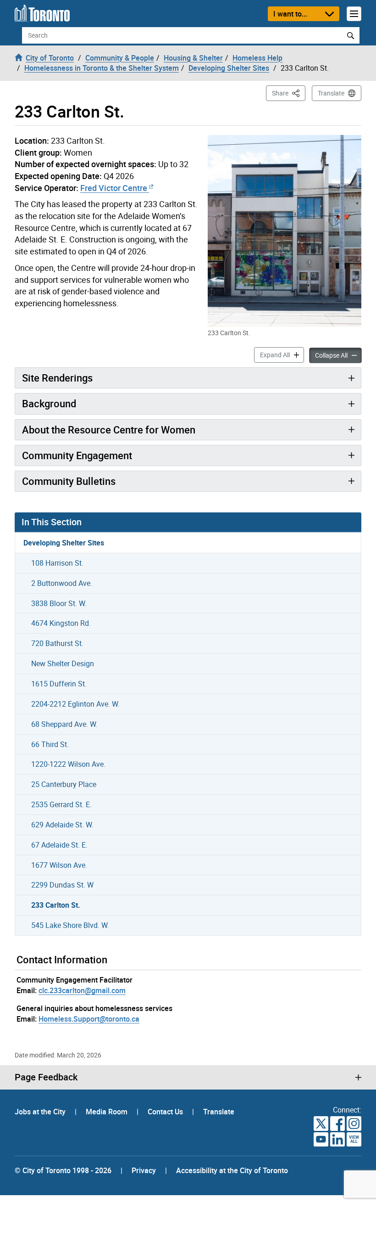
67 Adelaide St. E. (59, 845)
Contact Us (166, 1112)
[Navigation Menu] (354, 13)
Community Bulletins (69, 481)
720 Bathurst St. (57, 643)
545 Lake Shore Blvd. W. (70, 925)
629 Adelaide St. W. (62, 825)
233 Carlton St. (55, 905)
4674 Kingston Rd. (61, 623)
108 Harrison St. (57, 563)
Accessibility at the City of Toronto (232, 1170)
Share (288, 92)
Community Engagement (77, 455)
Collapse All (338, 355)
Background (49, 403)
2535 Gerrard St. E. (61, 804)
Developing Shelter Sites (63, 543)
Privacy (144, 1170)
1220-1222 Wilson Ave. (68, 764)
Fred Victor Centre (113, 187)
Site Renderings (57, 377)
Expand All (282, 354)
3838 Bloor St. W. (59, 603)
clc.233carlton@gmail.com (82, 990)
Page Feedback (46, 1077)
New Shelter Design (62, 663)
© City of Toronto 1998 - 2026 (63, 1170)
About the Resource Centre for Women (108, 429)
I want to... (290, 14)
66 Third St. (50, 744)
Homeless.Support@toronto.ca (89, 1019)
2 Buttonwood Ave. (61, 583)
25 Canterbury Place (63, 784)
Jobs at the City (41, 1112)
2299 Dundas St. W (62, 885)
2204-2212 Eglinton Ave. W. (75, 704)
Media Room (107, 1112)
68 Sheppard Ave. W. (64, 724)
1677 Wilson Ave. (59, 865)
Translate (331, 93)
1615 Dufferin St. (59, 684)
